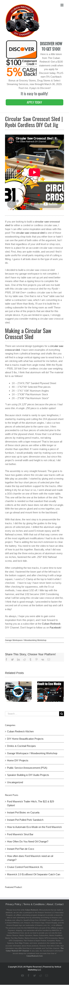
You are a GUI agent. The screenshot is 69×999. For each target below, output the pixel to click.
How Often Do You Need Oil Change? (27, 841)
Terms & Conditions (34, 904)
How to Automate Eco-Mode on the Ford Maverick (34, 827)
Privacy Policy (13, 904)
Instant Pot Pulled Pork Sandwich (25, 819)
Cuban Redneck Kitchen (20, 731)
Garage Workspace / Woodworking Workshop (25, 640)
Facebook (55, 627)
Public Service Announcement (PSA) (27, 767)
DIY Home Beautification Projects (25, 738)
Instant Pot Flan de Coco (20, 848)
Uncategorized (15, 782)
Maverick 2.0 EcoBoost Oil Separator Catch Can (33, 874)
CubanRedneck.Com (34, 956)
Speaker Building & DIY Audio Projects (28, 775)
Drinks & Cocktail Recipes (21, 745)
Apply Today (34, 102)
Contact (59, 904)
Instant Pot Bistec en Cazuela (23, 812)
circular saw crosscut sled (30, 232)
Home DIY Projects (17, 760)
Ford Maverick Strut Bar (20, 834)
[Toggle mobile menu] (62, 5)
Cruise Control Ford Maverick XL (25, 867)
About (50, 904)
